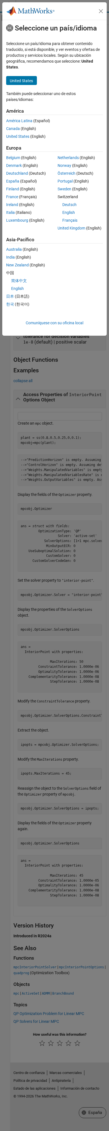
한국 (10, 304)
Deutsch (69, 204)
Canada (13, 128)
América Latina (19, 121)
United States (17, 136)
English (68, 212)
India (10, 257)
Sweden (64, 189)
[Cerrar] (101, 11)
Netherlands (68, 157)
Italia (10, 212)
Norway (64, 165)
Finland (12, 189)
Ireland (12, 204)
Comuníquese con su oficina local (54, 323)
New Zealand (17, 265)
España (12, 181)
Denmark (14, 165)
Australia (14, 249)
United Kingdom (71, 228)
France (12, 197)
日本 (10, 296)
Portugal (65, 181)
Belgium (13, 157)
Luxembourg (17, 220)
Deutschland (17, 173)
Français (69, 220)
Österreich (66, 173)
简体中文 (19, 280)
